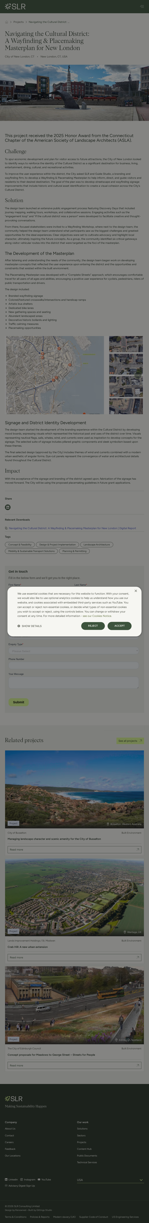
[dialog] (74, 611)
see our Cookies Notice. (97, 616)
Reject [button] (93, 625)
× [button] (135, 590)
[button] (29, 626)
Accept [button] (119, 625)
